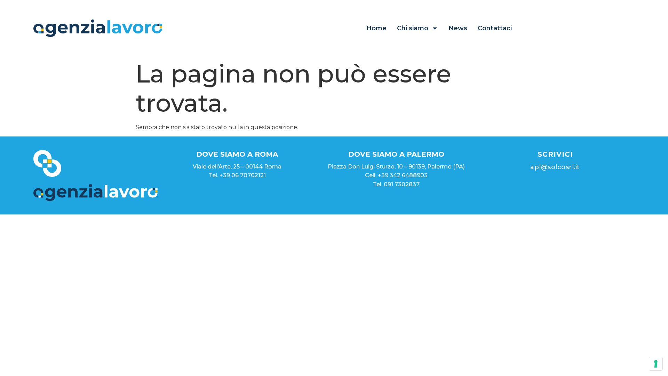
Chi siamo (412, 28)
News (457, 28)
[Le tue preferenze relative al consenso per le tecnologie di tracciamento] (655, 363)
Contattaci (495, 28)
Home (376, 28)
